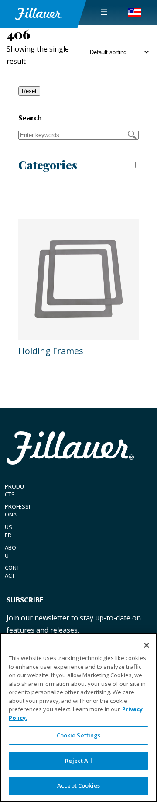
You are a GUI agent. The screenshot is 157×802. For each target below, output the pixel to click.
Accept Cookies (78, 785)
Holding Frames (50, 351)
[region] (78, 717)
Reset (29, 91)
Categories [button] (47, 164)
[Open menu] (104, 12)
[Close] (146, 645)
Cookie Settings (79, 735)
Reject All (78, 760)
